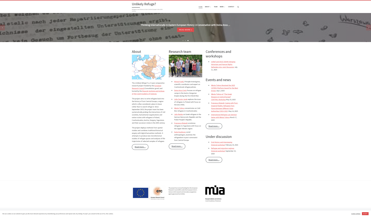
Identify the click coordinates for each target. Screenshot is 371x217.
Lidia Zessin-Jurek (180, 99)
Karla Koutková (179, 132)
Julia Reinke (178, 114)
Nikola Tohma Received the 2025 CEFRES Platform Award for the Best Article (224, 88)
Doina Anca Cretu (180, 90)
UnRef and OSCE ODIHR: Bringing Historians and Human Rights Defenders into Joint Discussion (223, 64)
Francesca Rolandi (181, 123)
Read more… (140, 147)
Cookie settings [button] (355, 214)
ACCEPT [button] (365, 213)
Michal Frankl (179, 81)
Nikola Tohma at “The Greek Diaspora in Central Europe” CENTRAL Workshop (221, 97)
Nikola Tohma (179, 108)
